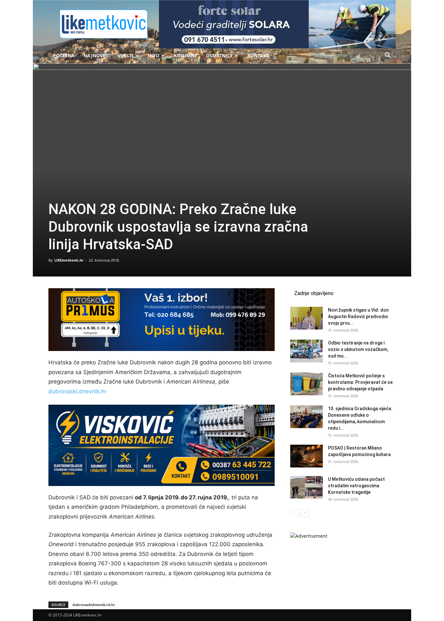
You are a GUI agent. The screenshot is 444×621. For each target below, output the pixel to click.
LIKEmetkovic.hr (69, 260)
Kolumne (185, 55)
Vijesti (125, 55)
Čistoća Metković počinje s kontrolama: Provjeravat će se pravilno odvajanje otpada (360, 382)
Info (153, 55)
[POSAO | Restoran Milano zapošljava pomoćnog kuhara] (306, 456)
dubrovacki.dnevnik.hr (77, 391)
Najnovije (96, 55)
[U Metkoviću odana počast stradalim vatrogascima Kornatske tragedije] (306, 487)
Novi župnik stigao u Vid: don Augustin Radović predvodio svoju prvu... (358, 316)
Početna (63, 55)
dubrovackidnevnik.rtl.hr (93, 604)
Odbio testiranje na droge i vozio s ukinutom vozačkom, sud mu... (358, 349)
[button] (388, 56)
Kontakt (258, 55)
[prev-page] (294, 513)
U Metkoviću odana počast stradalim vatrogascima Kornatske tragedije (356, 486)
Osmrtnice (219, 55)
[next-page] (305, 513)
